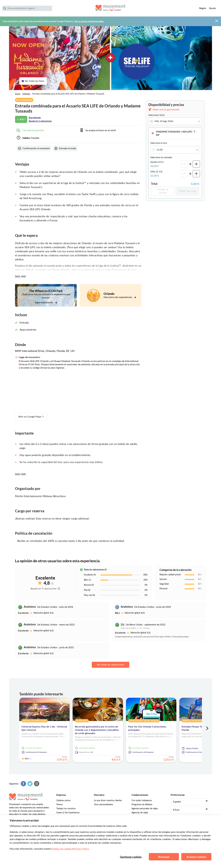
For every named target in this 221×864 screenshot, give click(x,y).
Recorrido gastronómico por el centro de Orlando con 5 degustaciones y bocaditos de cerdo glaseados (97, 730)
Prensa (59, 805)
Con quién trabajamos (142, 800)
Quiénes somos (63, 800)
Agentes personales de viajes (145, 809)
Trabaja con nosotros (66, 809)
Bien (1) (87, 580)
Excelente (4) (90, 575)
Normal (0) (89, 585)
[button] (175, 133)
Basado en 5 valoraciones (40, 121)
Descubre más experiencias (118, 297)
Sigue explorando (44, 302)
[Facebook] (23, 783)
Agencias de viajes (140, 813)
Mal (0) (87, 590)
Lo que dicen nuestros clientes (108, 800)
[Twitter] (30, 783)
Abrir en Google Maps (30, 416)
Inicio (17, 94)
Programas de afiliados (142, 805)
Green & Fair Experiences (68, 813)
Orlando (26, 94)
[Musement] (110, 8)
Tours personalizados (103, 805)
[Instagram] (36, 783)
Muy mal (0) (89, 595)
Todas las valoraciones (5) (95, 570)
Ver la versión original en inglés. (89, 21)
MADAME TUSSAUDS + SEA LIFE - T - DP (176, 133)
